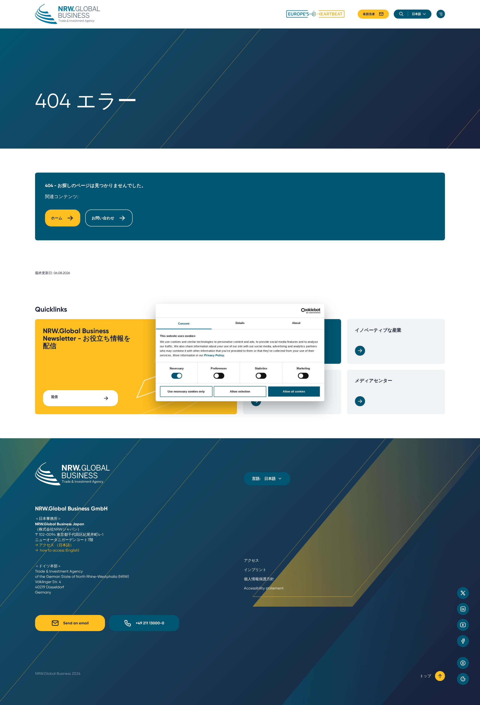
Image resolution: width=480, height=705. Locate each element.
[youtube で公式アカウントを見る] (463, 625)
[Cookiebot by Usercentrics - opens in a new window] (303, 310)
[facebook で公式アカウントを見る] (463, 641)
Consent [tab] (183, 323)
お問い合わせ (103, 218)
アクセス (251, 560)
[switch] (219, 376)
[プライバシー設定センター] (463, 679)
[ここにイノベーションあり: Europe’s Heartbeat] (315, 14)
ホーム (56, 218)
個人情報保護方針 (259, 579)
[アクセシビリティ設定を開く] (463, 663)
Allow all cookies (294, 391)
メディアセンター (373, 380)
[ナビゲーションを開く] (440, 14)
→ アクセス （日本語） (54, 545)
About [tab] (296, 323)
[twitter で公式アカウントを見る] (463, 593)
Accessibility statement (264, 588)
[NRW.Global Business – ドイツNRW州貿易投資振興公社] (67, 14)
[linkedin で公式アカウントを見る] (463, 609)
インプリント (255, 570)
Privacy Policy (214, 355)
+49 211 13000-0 (150, 623)
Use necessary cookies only (186, 391)
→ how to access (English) (57, 550)
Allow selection (240, 391)
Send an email (76, 623)
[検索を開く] (401, 14)
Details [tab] (240, 323)
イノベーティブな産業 (378, 330)
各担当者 (369, 14)
